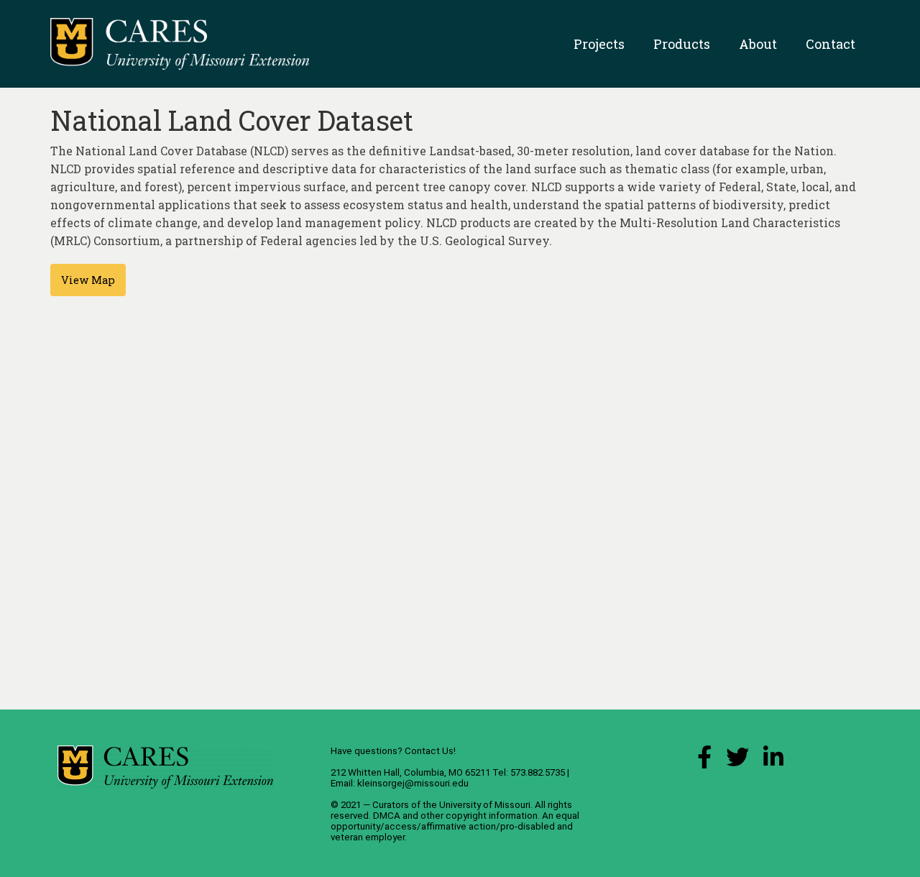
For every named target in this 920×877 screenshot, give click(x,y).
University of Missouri (484, 804)
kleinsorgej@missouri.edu (413, 783)
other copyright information (479, 815)
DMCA (386, 815)
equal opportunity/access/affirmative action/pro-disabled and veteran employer (455, 826)
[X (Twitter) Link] (737, 760)
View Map (88, 280)
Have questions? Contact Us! (393, 750)
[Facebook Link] (704, 760)
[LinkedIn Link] (773, 760)
